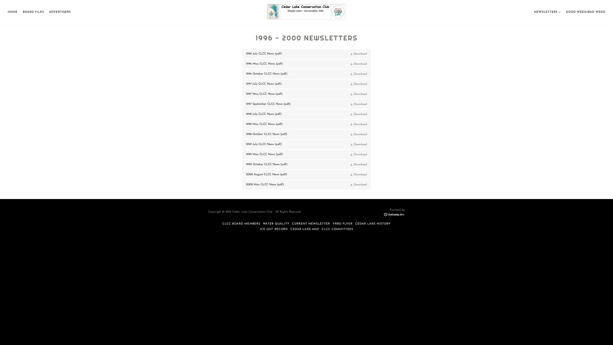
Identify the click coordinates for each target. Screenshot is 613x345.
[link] (306, 12)
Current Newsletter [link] (311, 223)
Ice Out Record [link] (274, 229)
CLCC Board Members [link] (241, 223)
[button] (547, 12)
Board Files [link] (33, 12)
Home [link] (13, 12)
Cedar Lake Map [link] (304, 229)
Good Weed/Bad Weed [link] (585, 12)
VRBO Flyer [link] (342, 223)
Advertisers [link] (60, 12)
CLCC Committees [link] (337, 229)
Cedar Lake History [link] (373, 223)
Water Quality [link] (276, 223)
